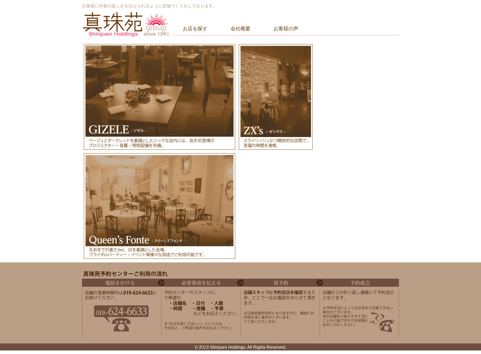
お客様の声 (286, 28)
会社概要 (240, 28)
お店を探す (195, 28)
